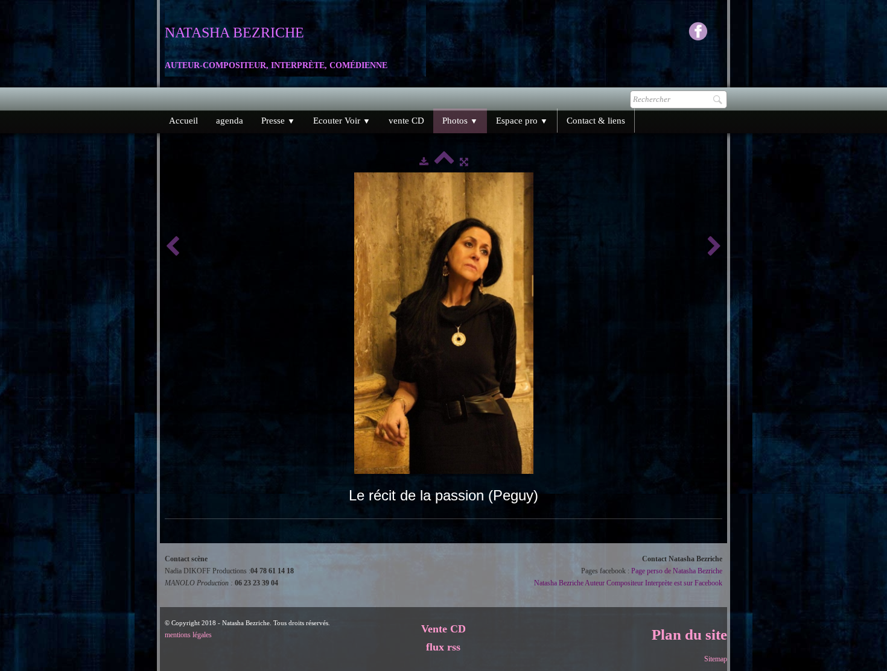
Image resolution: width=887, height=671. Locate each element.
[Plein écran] (464, 161)
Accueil (183, 120)
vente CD (406, 120)
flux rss (443, 647)
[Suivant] (714, 247)
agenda (229, 120)
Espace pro (522, 120)
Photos (460, 120)
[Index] (444, 161)
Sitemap (715, 659)
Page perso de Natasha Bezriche (676, 571)
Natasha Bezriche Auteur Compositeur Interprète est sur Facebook (628, 583)
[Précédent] (172, 247)
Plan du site (689, 634)
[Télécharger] (423, 161)
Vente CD (443, 629)
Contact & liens (596, 120)
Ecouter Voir (341, 120)
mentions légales (188, 635)
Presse (278, 120)
